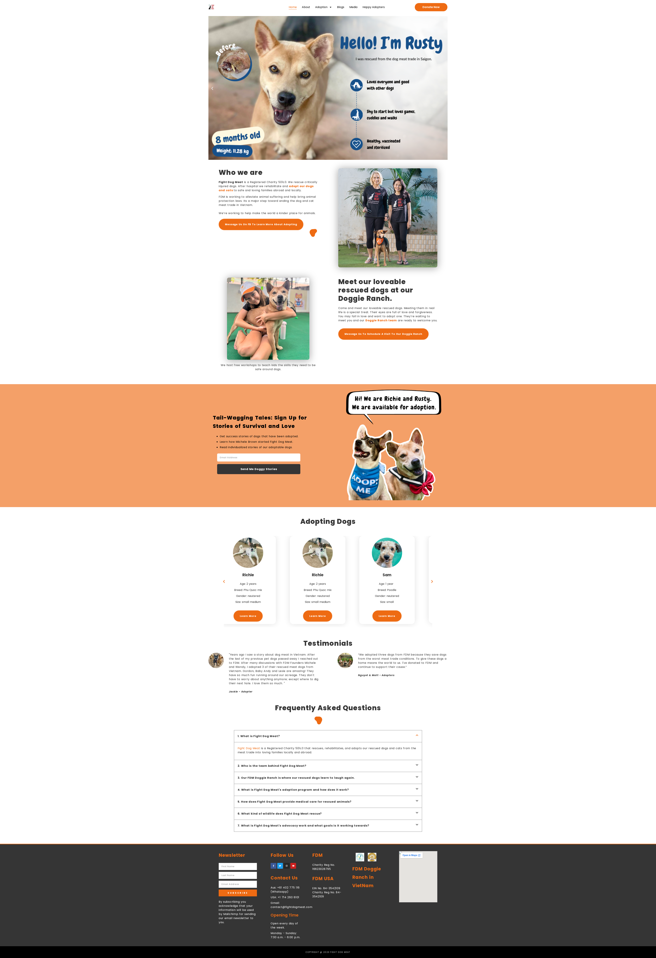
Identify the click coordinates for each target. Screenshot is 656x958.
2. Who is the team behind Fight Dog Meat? (272, 766)
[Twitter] (280, 866)
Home (293, 7)
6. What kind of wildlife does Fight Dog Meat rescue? (280, 814)
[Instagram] (287, 866)
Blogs (340, 7)
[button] (212, 88)
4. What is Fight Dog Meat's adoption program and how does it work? (293, 790)
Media (353, 7)
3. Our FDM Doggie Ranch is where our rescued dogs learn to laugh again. (296, 778)
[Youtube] (293, 866)
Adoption (321, 7)
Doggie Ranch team (381, 320)
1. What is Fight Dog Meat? (259, 736)
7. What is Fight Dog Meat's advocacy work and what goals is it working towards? (303, 826)
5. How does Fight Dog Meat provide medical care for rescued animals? (294, 802)
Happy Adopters (374, 7)
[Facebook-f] (273, 866)
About (306, 7)
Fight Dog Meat (249, 748)
